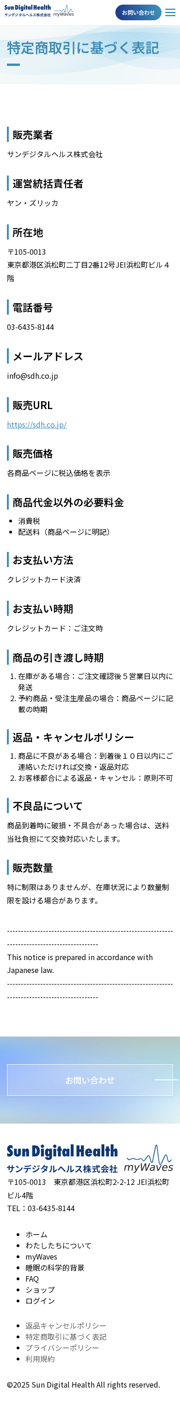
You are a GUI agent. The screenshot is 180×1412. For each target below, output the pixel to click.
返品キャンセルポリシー (66, 1325)
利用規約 (40, 1358)
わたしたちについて (58, 1245)
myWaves (41, 1256)
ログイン (40, 1300)
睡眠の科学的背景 (54, 1267)
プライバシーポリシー (62, 1347)
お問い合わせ (138, 12)
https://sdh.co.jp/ (36, 424)
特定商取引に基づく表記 (66, 1336)
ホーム (36, 1234)
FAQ (32, 1278)
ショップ (40, 1289)
